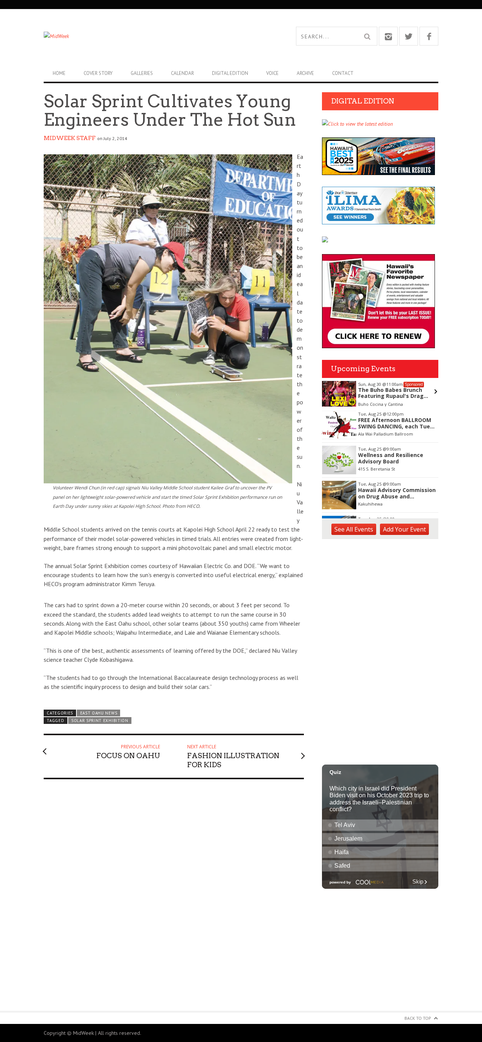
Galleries (142, 73)
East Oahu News (98, 713)
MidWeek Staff (70, 138)
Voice (272, 73)
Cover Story (98, 73)
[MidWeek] (142, 36)
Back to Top (417, 1018)
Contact (343, 73)
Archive (305, 73)
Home (59, 73)
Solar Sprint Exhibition (99, 720)
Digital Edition (230, 73)
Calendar (182, 73)
